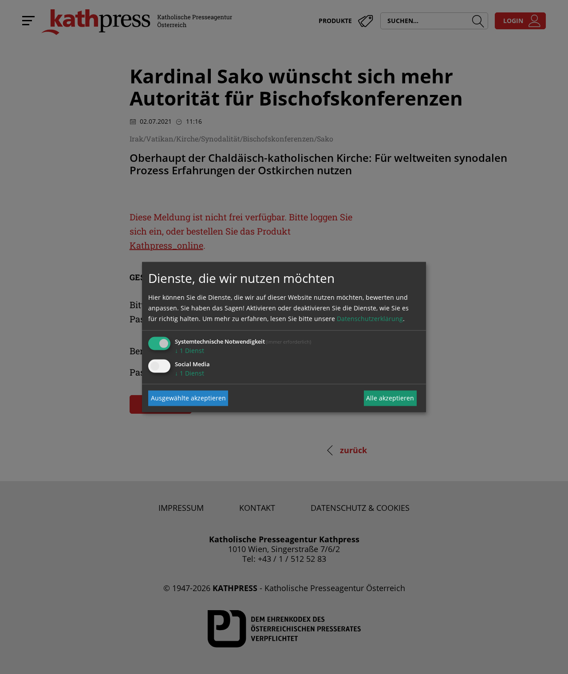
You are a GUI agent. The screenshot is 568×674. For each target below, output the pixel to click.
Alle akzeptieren (390, 398)
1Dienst (189, 350)
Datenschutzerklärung (370, 318)
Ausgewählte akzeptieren (188, 398)
